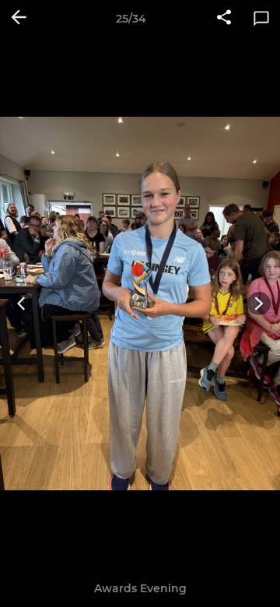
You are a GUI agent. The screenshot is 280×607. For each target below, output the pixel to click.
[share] (224, 19)
